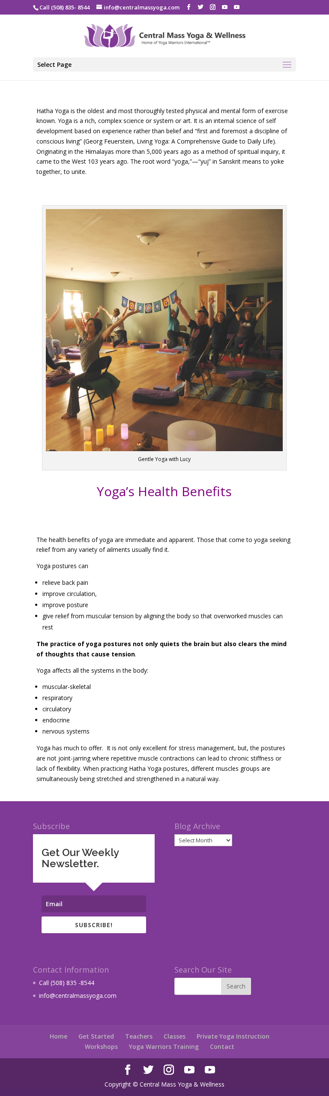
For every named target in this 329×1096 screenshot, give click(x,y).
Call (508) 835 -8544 (66, 983)
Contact (222, 1046)
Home (58, 1036)
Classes (174, 1036)
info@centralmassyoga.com (78, 995)
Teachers (139, 1036)
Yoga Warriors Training (164, 1046)
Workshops (101, 1046)
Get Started (96, 1036)
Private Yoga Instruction (233, 1036)
